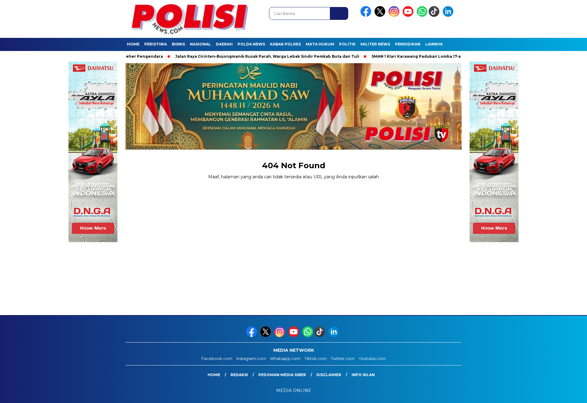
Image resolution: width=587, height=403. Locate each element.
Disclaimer (328, 374)
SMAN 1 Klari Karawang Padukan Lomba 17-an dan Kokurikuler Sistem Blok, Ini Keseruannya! (447, 56)
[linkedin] (449, 15)
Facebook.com (216, 358)
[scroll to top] (564, 393)
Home (133, 44)
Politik (347, 44)
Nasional (200, 44)
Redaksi (239, 374)
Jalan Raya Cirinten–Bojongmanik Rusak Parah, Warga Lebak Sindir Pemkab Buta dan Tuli (249, 56)
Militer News (375, 44)
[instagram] (395, 15)
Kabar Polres (285, 44)
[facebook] (366, 15)
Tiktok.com (316, 358)
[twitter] (381, 15)
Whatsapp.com (285, 358)
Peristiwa (155, 44)
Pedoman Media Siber (282, 374)
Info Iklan (363, 374)
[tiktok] (435, 15)
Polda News (251, 44)
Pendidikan (407, 44)
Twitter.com (343, 358)
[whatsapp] (422, 15)
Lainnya (434, 44)
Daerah (224, 44)
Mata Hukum (320, 44)
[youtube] (409, 15)
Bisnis (178, 44)
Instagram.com (251, 358)
